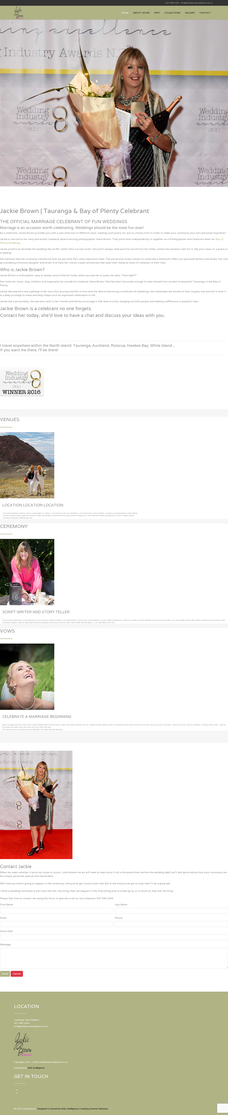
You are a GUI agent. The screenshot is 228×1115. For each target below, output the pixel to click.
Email (3, 917)
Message (5, 944)
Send (5, 973)
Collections (172, 12)
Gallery (190, 12)
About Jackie (141, 12)
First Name (6, 904)
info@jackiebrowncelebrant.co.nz (196, 3)
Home (124, 12)
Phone (119, 917)
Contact (205, 12)
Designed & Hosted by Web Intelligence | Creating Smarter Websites (72, 1108)
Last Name (121, 904)
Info (157, 12)
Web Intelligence (36, 1067)
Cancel (17, 973)
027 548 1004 (172, 3)
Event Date (6, 931)
